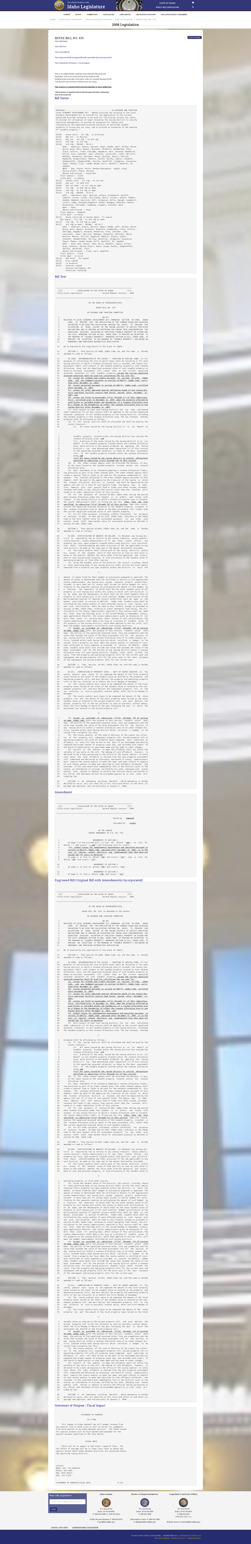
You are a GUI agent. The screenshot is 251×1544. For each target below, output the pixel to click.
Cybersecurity (194, 1538)
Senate (67, 14)
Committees (92, 14)
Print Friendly (194, 37)
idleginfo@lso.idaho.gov (146, 1522)
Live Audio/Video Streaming (174, 14)
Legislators (109, 14)
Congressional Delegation (85, 1528)
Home (53, 19)
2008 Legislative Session (98, 19)
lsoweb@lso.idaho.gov (191, 1522)
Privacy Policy (178, 1538)
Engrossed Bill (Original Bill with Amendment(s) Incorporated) (85, 57)
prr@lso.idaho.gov (107, 1522)
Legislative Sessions (146, 14)
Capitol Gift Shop (59, 1528)
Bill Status (63, 41)
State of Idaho (167, 3)
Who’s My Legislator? (167, 7)
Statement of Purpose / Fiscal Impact (74, 63)
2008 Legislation (124, 19)
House (78, 14)
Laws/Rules (125, 14)
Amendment (64, 52)
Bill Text (62, 46)
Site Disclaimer (161, 1538)
